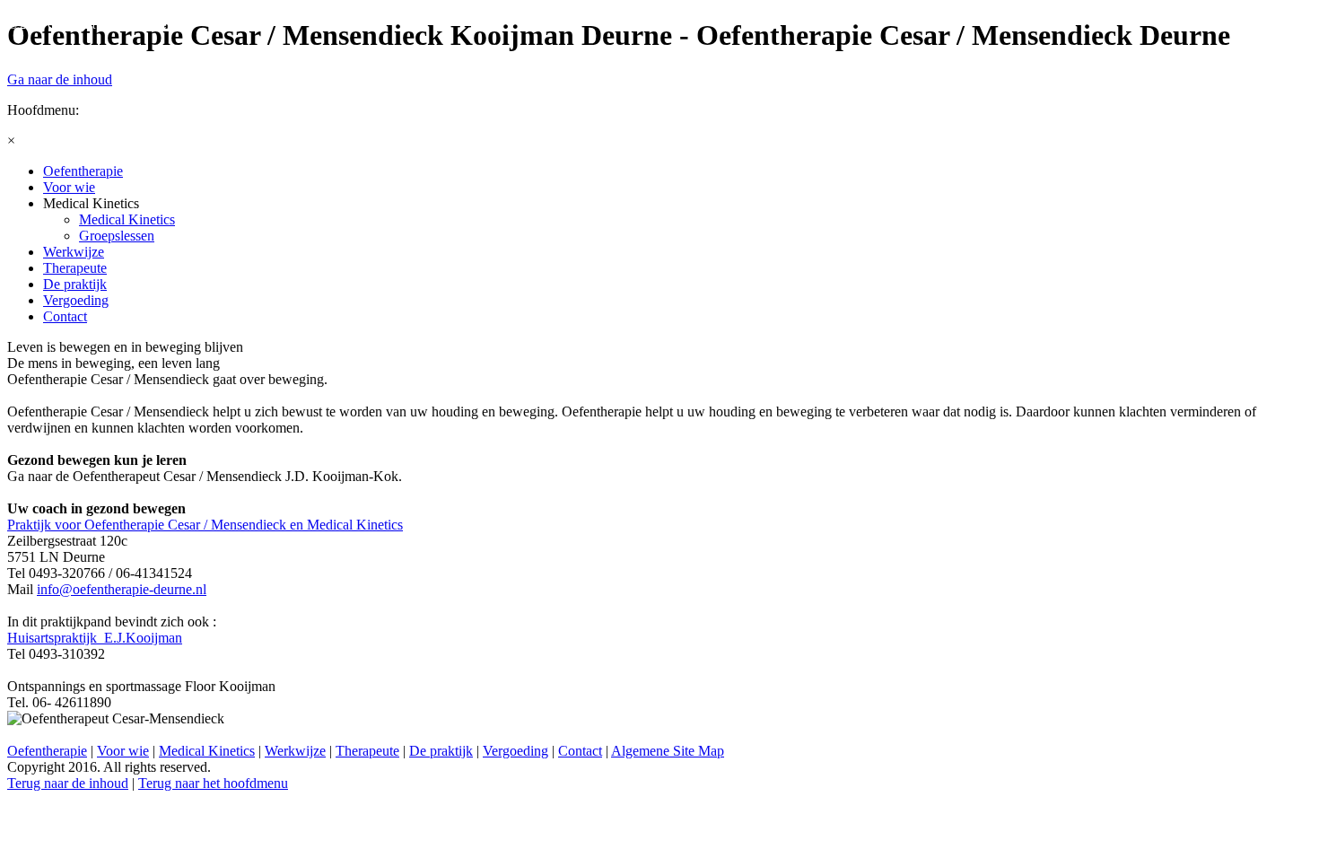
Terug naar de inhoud (67, 783)
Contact (580, 750)
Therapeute (367, 750)
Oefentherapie (47, 750)
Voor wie (123, 750)
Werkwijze (295, 750)
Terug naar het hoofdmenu (213, 783)
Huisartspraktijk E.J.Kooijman (94, 637)
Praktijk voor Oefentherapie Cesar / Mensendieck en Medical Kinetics (205, 524)
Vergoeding (515, 750)
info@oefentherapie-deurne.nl (121, 589)
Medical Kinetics (207, 750)
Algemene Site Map (667, 750)
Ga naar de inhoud (59, 79)
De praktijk (441, 750)
